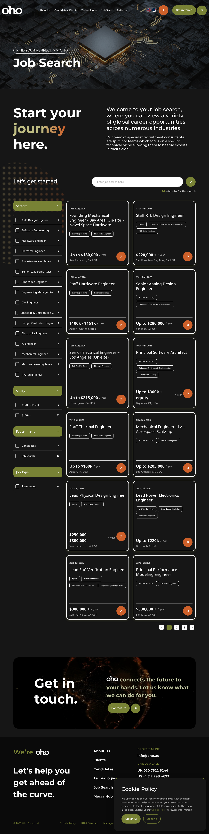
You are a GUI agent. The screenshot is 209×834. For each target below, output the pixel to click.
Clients (100, 760)
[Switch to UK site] (149, 10)
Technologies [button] (89, 10)
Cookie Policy (159, 809)
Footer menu (25, 431)
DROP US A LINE (148, 749)
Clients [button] (73, 10)
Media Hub (103, 796)
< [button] (161, 627)
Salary (20, 390)
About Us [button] (45, 10)
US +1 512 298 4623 (153, 776)
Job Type (22, 472)
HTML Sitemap (89, 823)
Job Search (107, 10)
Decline (152, 818)
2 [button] (176, 627)
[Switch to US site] (154, 10)
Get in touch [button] (184, 10)
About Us (102, 751)
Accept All (131, 818)
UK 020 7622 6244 (152, 770)
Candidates (61, 10)
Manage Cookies (113, 823)
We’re (23, 752)
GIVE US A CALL (148, 763)
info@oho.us (148, 756)
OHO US (12, 10)
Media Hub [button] (122, 10)
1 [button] (169, 627)
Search (191, 182)
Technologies (105, 778)
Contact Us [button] (118, 708)
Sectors (21, 206)
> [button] (192, 627)
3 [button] (184, 627)
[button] (163, 10)
